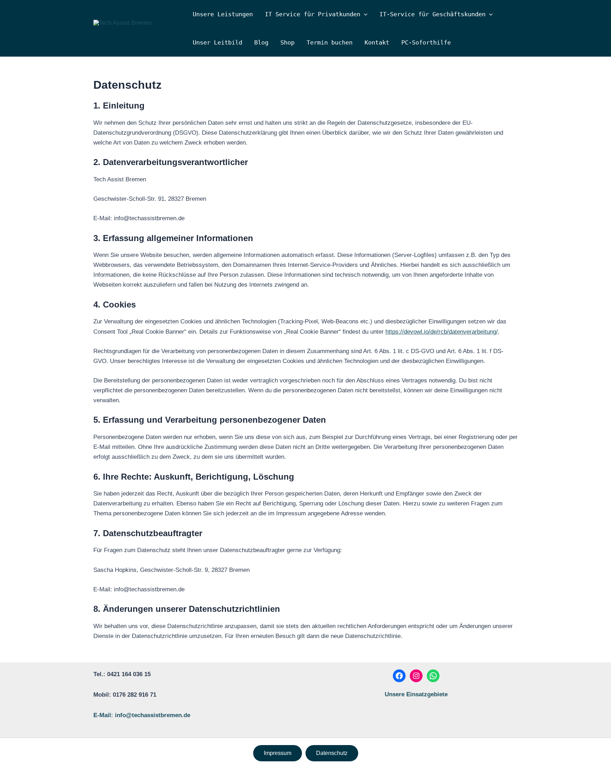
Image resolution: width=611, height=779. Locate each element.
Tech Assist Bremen (136, 31)
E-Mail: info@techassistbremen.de (141, 715)
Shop (287, 42)
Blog (261, 42)
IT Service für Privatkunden (312, 14)
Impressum (277, 753)
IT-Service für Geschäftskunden (432, 14)
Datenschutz (332, 753)
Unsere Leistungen (223, 14)
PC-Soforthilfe (426, 42)
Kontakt (377, 42)
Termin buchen (330, 42)
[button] (363, 14)
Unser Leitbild (217, 42)
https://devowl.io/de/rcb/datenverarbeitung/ (441, 331)
